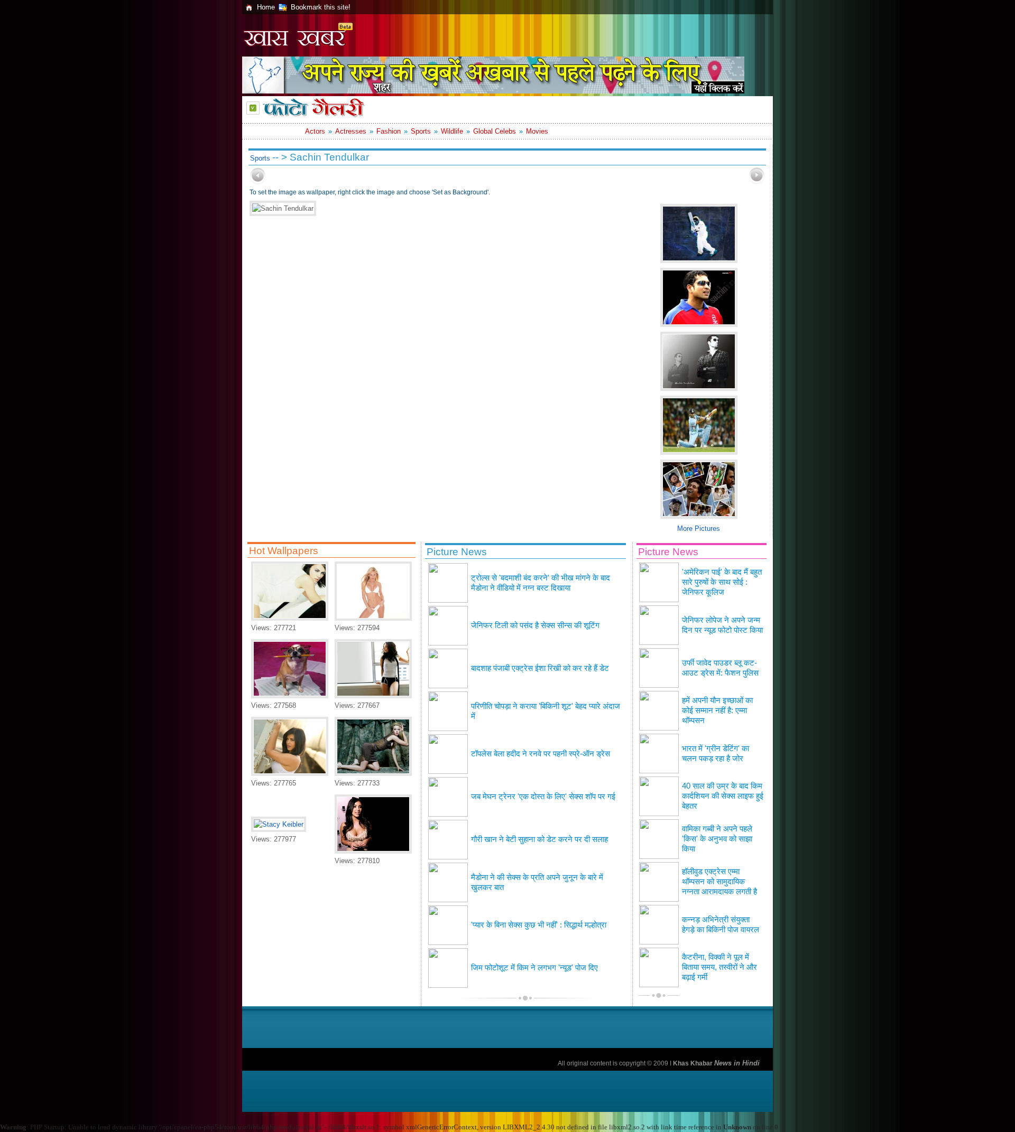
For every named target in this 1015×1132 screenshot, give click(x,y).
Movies (537, 131)
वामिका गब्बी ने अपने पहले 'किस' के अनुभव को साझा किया (717, 839)
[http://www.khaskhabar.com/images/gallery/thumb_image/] (258, 182)
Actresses (350, 131)
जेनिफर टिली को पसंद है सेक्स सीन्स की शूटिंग (535, 625)
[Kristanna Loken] (373, 774)
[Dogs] (289, 696)
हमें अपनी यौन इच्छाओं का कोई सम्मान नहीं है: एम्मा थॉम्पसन (717, 710)
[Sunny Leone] (289, 774)
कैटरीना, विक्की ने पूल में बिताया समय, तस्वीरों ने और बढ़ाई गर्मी (719, 967)
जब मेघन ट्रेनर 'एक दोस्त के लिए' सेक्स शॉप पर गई (543, 796)
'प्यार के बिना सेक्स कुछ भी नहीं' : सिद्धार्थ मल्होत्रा (538, 925)
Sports (421, 131)
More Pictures (698, 528)
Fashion (388, 131)
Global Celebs (494, 131)
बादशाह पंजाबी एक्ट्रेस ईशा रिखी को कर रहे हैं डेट (540, 668)
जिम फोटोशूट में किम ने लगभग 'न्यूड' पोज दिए (534, 967)
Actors (315, 131)
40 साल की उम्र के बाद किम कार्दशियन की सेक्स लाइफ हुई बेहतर (722, 796)
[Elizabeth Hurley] (289, 618)
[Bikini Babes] (373, 618)
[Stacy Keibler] (278, 824)
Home (266, 7)
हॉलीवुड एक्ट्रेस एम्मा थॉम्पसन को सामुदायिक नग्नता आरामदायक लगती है (719, 881)
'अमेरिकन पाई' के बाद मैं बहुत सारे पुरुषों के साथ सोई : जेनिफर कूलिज (722, 582)
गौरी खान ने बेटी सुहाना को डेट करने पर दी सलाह (539, 839)
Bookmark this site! (320, 7)
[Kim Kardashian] (373, 851)
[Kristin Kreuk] (373, 696)
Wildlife (452, 131)
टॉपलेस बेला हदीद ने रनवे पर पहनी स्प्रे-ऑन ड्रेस (540, 754)
